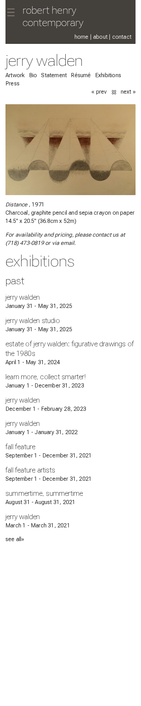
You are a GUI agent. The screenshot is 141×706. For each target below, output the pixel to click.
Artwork (15, 75)
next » (128, 91)
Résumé (81, 75)
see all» (14, 539)
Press (12, 83)
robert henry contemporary (53, 16)
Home (82, 37)
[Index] (114, 91)
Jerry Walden (44, 60)
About (100, 37)
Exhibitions (108, 75)
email (67, 243)
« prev (99, 91)
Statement (54, 75)
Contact (121, 37)
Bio (33, 75)
